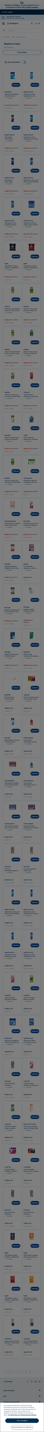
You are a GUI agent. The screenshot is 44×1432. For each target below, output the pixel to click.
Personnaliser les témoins (22, 1427)
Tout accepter (22, 1421)
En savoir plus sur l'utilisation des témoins (22, 1415)
